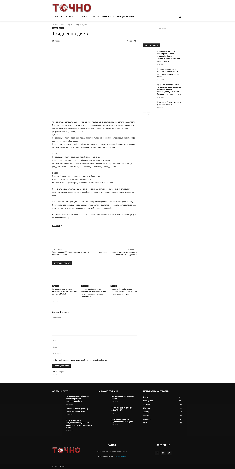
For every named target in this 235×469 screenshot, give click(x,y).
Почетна (55, 25)
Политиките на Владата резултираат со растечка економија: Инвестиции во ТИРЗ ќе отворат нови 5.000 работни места (168, 56)
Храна (61, 28)
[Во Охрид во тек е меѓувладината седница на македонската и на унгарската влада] (58, 423)
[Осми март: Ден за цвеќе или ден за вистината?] (149, 105)
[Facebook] (157, 453)
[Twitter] (169, 453)
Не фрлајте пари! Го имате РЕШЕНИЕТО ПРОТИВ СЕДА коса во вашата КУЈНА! (64, 291)
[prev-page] (53, 301)
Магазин (63, 25)
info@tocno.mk (120, 456)
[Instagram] (163, 453)
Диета (63, 226)
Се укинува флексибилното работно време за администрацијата (77, 398)
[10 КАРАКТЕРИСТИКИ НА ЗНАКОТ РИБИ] (104, 411)
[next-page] (57, 301)
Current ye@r (58, 371)
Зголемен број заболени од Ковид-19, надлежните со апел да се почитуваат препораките (124, 291)
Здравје (70, 25)
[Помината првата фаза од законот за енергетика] (58, 412)
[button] (180, 17)
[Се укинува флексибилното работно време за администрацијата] (58, 399)
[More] (115, 47)
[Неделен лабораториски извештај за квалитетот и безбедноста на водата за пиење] (149, 72)
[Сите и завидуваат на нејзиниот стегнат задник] (104, 422)
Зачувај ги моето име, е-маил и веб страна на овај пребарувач (81, 360)
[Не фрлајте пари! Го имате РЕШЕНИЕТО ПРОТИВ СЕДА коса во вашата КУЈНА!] (65, 277)
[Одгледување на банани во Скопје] (104, 399)
